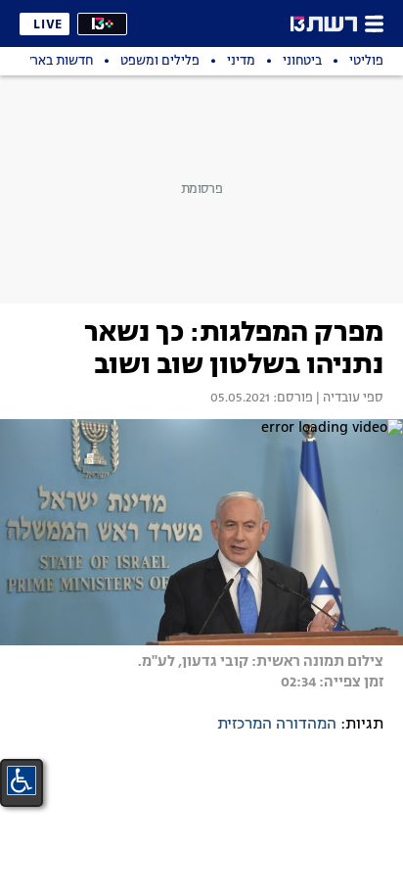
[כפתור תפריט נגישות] (21, 780)
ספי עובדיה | (348, 398)
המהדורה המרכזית (276, 724)
